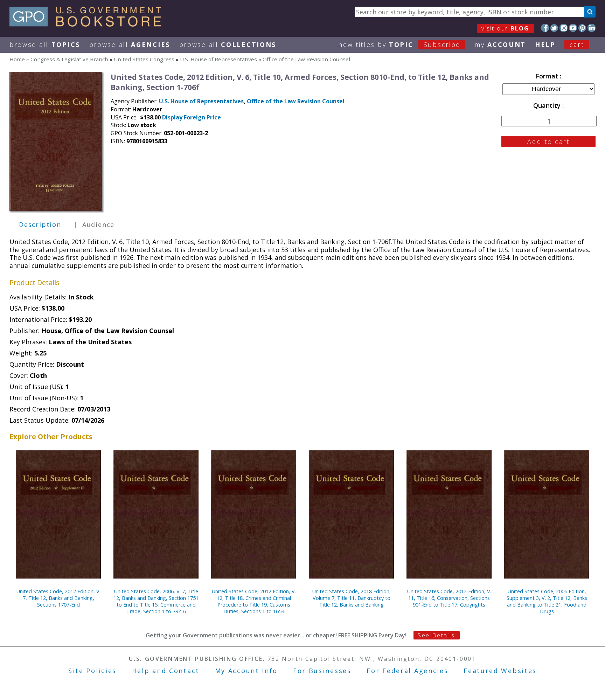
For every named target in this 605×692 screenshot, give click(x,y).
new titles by (399, 44)
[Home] (88, 24)
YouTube (573, 28)
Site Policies (92, 670)
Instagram (563, 28)
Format (548, 76)
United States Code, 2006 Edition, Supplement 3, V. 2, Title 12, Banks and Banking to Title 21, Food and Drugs (547, 601)
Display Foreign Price (191, 117)
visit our (505, 28)
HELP (545, 44)
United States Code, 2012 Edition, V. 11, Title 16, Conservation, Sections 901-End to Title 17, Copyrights (449, 598)
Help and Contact (166, 670)
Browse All (44, 44)
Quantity (547, 105)
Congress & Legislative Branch (69, 59)
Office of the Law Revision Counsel (306, 59)
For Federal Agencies (407, 670)
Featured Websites (500, 670)
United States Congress (144, 59)
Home (17, 59)
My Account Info (246, 670)
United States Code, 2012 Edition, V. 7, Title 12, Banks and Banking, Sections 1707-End (58, 598)
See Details (436, 635)
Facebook (545, 28)
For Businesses (322, 670)
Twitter (554, 28)
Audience (98, 224)
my (500, 44)
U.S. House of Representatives (218, 59)
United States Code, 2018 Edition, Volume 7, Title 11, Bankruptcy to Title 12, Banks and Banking (351, 598)
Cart (577, 44)
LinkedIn (591, 28)
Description (40, 224)
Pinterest (582, 28)
